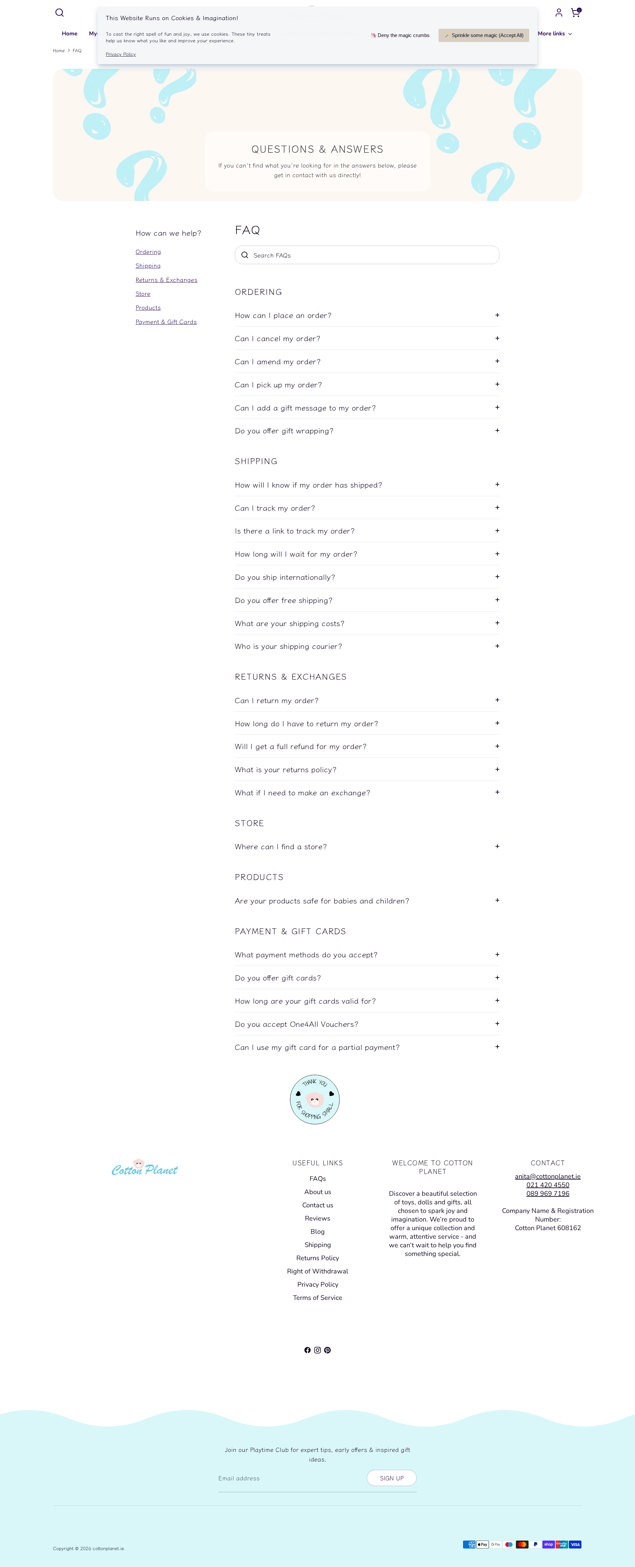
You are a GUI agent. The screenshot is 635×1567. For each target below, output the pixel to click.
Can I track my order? (275, 507)
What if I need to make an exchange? (302, 792)
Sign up (391, 1477)
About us (317, 1191)
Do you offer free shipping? (284, 599)
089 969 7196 (548, 1193)
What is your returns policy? (286, 769)
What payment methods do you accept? (306, 954)
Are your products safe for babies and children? (322, 900)
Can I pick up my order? (278, 384)
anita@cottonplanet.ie (548, 1176)
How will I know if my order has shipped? (308, 484)
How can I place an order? (283, 314)
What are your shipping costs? (290, 622)
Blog (318, 1231)
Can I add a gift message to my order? (305, 407)
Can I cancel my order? (277, 337)
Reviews (317, 1218)
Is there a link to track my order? (295, 530)
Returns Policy (317, 1258)
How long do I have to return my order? (306, 723)
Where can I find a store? (281, 846)
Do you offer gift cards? (278, 977)
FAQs (318, 1178)
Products (148, 307)
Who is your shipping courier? (288, 645)
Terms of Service (317, 1297)
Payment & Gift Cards (166, 321)
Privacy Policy (317, 1284)
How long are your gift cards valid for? (305, 1000)
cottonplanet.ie (108, 1548)
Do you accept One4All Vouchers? (297, 1023)
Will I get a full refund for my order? (301, 745)
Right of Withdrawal (317, 1271)
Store (143, 293)
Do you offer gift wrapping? (284, 430)
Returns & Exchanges (166, 279)
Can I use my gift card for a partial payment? (317, 1046)
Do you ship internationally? (285, 576)
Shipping (148, 265)
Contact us (317, 1205)
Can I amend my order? (278, 361)
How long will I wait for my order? (296, 553)
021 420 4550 (548, 1185)
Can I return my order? (277, 699)
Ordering (148, 251)
